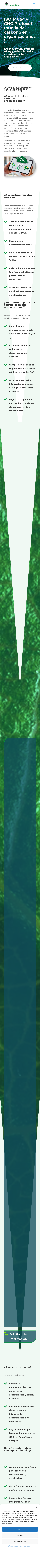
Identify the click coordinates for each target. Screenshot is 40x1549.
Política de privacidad (25, 1546)
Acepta (20, 1529)
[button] (37, 1507)
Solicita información (20, 68)
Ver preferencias (20, 1541)
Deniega (20, 1535)
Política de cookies (13, 1546)
